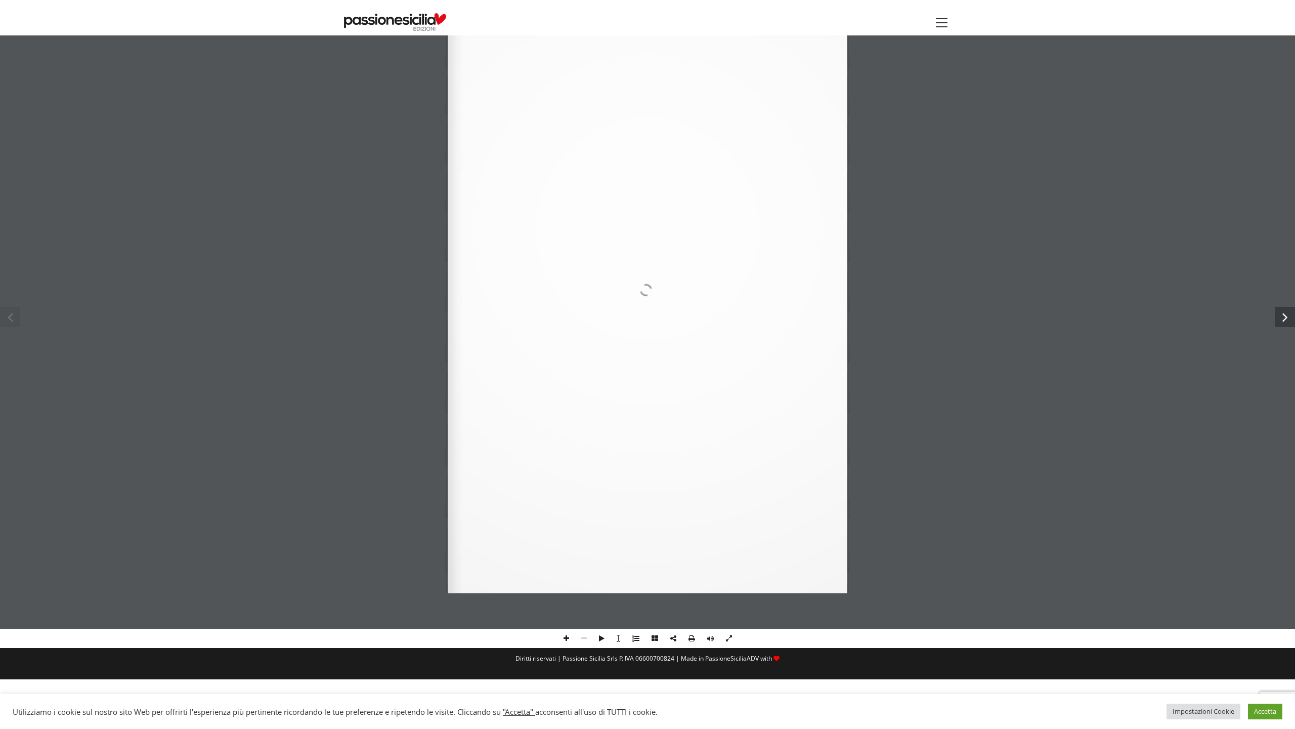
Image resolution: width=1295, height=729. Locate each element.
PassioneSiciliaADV (732, 658)
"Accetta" (519, 712)
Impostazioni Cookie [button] (1203, 711)
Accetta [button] (1265, 711)
